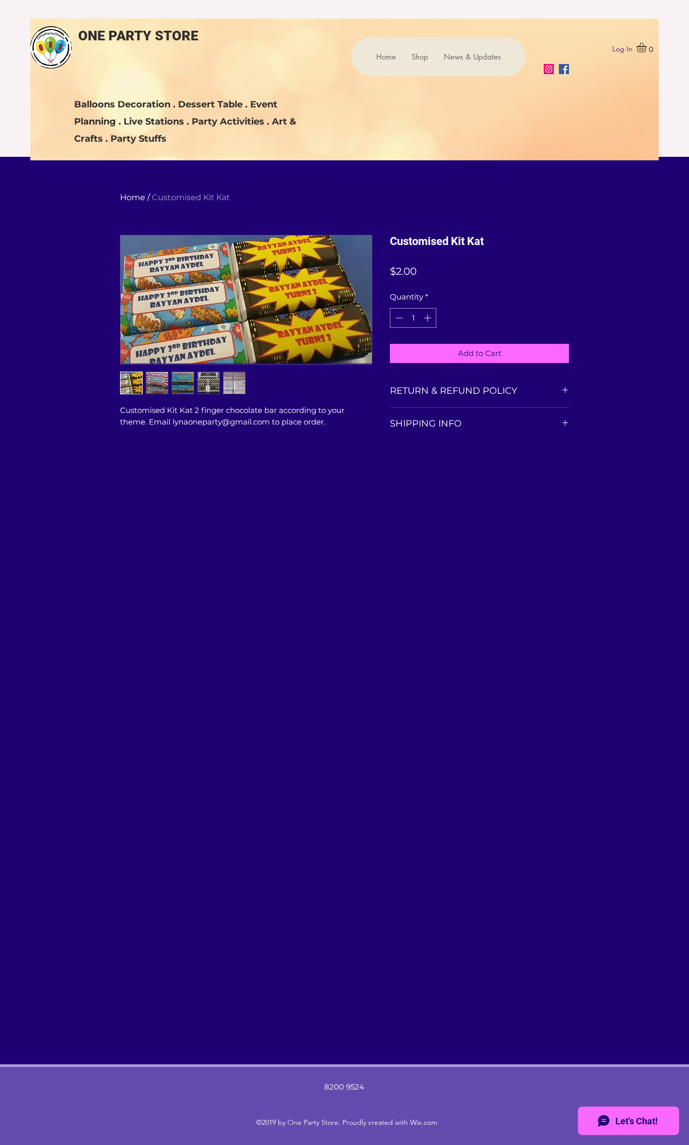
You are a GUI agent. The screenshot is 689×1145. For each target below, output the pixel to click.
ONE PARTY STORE (138, 36)
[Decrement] (398, 318)
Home (132, 197)
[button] (647, 47)
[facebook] (564, 69)
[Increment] (428, 318)
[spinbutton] (413, 318)
